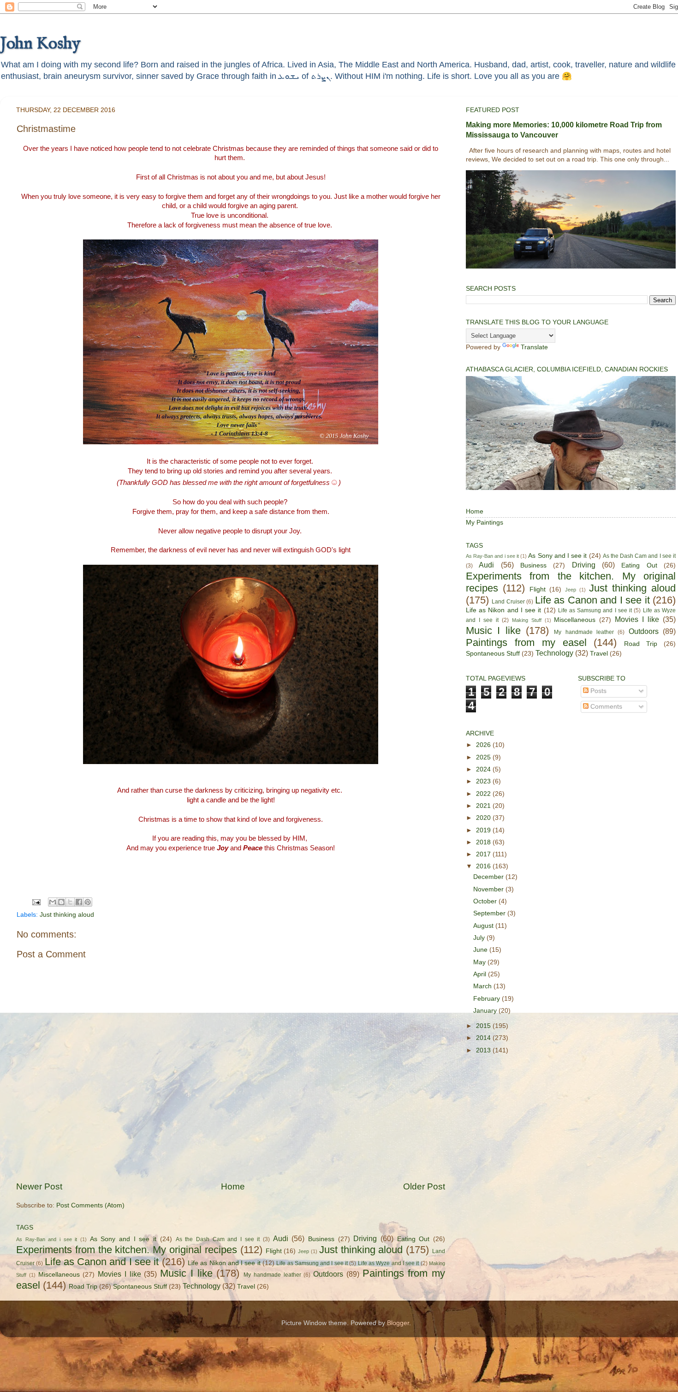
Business (321, 1239)
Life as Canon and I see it (102, 1261)
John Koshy (40, 43)
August (484, 925)
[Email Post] (35, 901)
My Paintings (484, 522)
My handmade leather (272, 1275)
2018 (484, 842)
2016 (484, 866)
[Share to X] (70, 902)
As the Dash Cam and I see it (218, 1239)
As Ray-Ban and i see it (46, 1239)
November (489, 889)
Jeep (303, 1251)
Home (233, 1186)
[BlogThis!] (61, 902)
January (486, 1010)
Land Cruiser (508, 601)
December (489, 876)
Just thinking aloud (67, 914)
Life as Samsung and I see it (312, 1263)
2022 (484, 793)
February (487, 998)
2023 (484, 781)
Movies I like (119, 1274)
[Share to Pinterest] (87, 902)
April (480, 974)
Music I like (186, 1273)
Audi (280, 1238)
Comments (605, 706)
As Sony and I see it (123, 1239)
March (483, 986)
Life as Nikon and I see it (224, 1263)
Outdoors (328, 1274)
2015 (484, 1025)
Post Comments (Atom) (90, 1205)
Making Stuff (526, 620)
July (480, 937)
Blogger (398, 1323)
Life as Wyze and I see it (388, 1263)
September (490, 913)
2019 (484, 830)
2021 (484, 805)
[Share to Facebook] (78, 902)
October (486, 901)
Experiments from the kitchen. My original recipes (126, 1249)
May (480, 962)
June (481, 949)
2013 (484, 1050)
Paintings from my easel (526, 642)
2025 (484, 757)
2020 (484, 817)
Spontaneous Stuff (140, 1286)
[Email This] (52, 902)
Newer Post (39, 1186)
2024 (484, 769)
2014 (484, 1037)
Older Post (424, 1186)
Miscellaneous (59, 1274)
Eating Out (413, 1239)
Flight (274, 1251)
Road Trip (83, 1286)
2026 (484, 744)
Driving (365, 1238)
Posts (598, 690)
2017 (484, 854)
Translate (534, 347)
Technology (201, 1286)
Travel (246, 1286)
